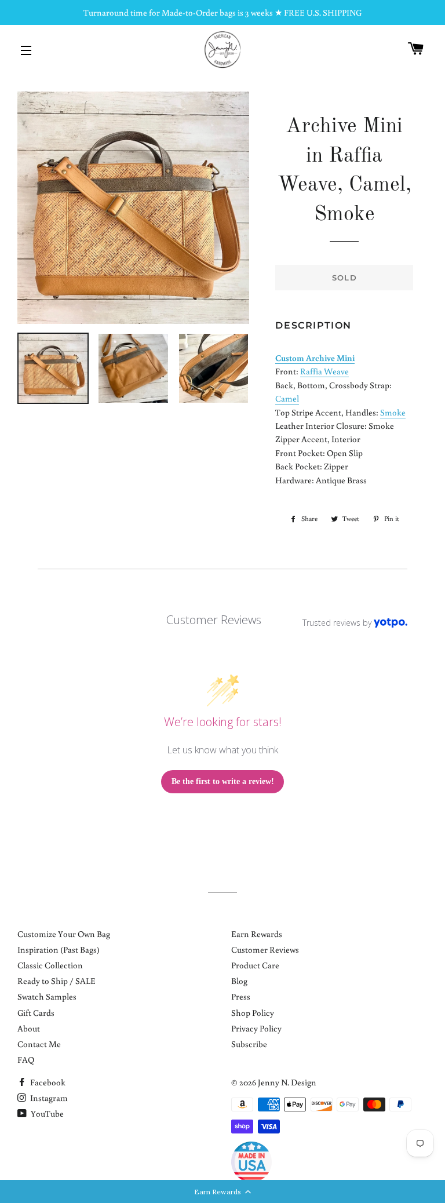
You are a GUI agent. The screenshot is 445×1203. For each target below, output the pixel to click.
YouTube (46, 1113)
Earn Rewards (256, 933)
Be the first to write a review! (223, 781)
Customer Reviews (265, 949)
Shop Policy (252, 1012)
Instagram (48, 1097)
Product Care (255, 965)
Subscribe (249, 1043)
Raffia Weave (324, 371)
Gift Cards (35, 1012)
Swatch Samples (46, 996)
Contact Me (39, 1043)
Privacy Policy (256, 1028)
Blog (239, 980)
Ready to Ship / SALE (56, 980)
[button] (222, 1191)
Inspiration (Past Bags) (58, 949)
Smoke (393, 412)
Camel (287, 398)
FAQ (25, 1059)
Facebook (46, 1082)
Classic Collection (50, 965)
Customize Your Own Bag (63, 933)
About (28, 1028)
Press (240, 996)
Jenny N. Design (287, 1082)
